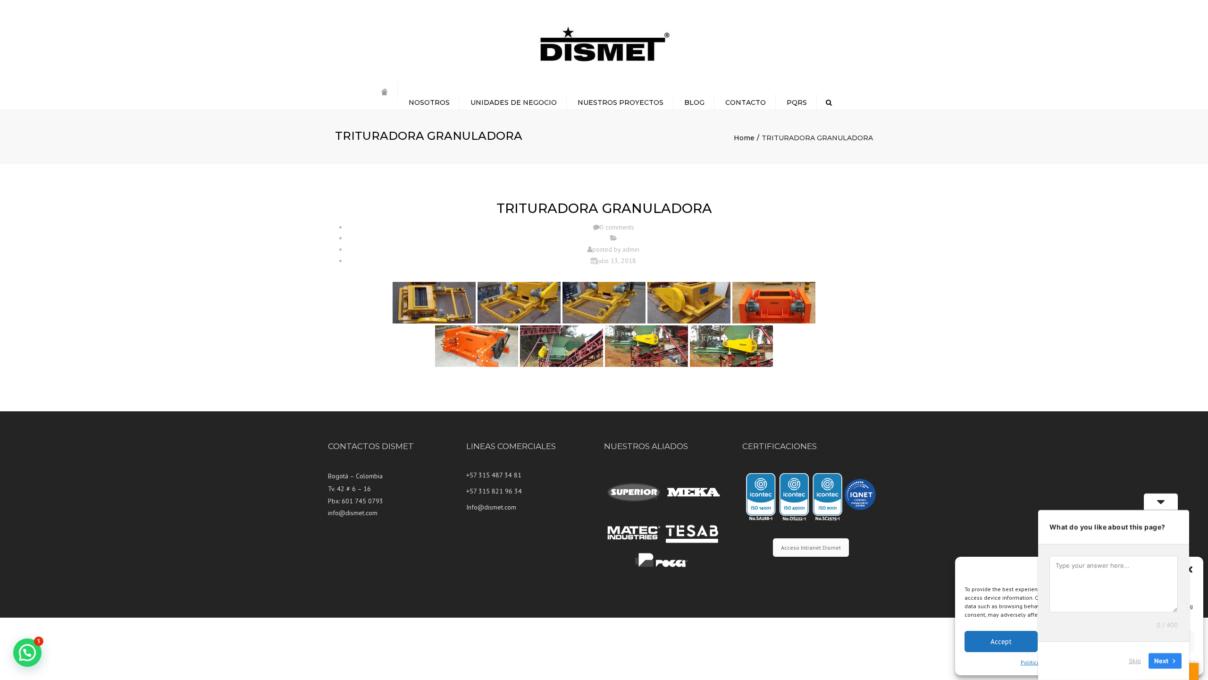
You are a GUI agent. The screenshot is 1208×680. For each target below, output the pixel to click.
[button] (1189, 569)
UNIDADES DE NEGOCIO (513, 102)
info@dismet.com (353, 513)
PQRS (797, 102)
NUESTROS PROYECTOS (620, 102)
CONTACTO (745, 102)
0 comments (617, 227)
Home (744, 138)
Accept (1001, 641)
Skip (1135, 660)
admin (630, 249)
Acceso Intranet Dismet (811, 547)
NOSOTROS (429, 102)
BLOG (694, 102)
